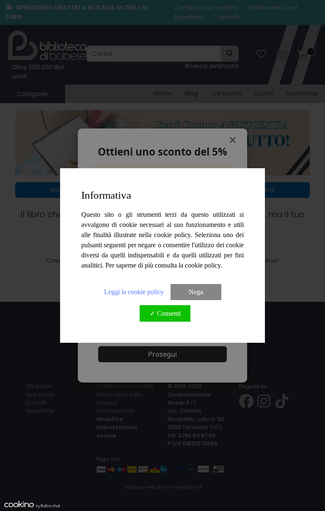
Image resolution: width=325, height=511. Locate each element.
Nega (196, 291)
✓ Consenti (165, 313)
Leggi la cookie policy (134, 291)
